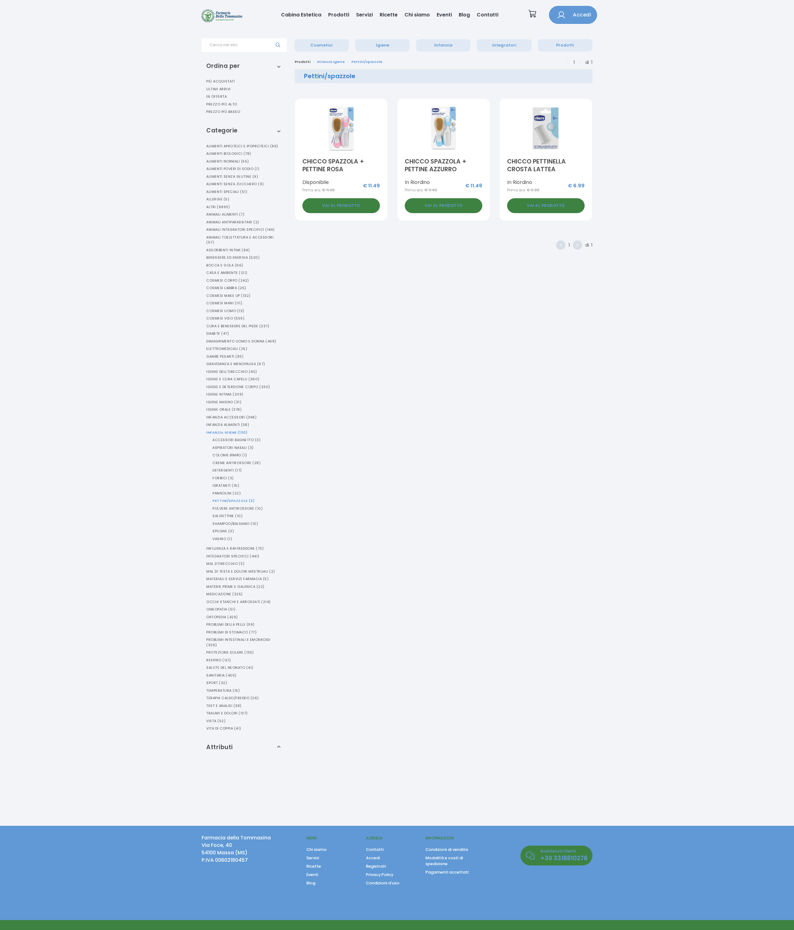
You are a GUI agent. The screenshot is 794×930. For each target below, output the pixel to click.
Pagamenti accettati (447, 872)
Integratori (504, 45)
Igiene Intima (224, 394)
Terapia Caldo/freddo (232, 697)
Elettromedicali (226, 348)
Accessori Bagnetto (236, 439)
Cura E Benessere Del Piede (237, 326)
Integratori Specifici (232, 556)
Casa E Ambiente (227, 272)
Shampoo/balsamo (235, 523)
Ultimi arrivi (218, 89)
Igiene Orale (224, 409)
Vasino (222, 538)
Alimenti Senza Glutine (232, 176)
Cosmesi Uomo (225, 310)
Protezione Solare (230, 652)
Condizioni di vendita (447, 849)
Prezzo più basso (223, 111)
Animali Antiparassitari (232, 222)
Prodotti (338, 14)
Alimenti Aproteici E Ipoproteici (242, 146)
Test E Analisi (224, 705)
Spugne (223, 531)
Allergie (217, 199)
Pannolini (226, 493)
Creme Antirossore (236, 462)
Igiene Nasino (223, 402)
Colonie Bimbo (229, 455)
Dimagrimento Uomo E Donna (241, 341)
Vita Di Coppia (223, 728)
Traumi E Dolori (227, 713)
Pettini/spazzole (233, 500)
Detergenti (227, 470)
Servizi (364, 14)
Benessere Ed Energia (233, 257)
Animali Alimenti (225, 214)
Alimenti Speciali (226, 191)
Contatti (487, 14)
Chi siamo (417, 14)
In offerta (216, 96)
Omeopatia (220, 609)
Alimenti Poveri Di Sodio (232, 168)
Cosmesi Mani (224, 303)
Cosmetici (321, 45)
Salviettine (227, 515)
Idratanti (225, 485)
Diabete (217, 333)
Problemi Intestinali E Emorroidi (238, 642)
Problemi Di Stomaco (231, 632)
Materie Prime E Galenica (235, 586)
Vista (215, 720)
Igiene (382, 45)
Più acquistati (220, 81)
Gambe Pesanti (224, 356)
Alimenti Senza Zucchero (235, 183)
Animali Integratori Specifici (240, 229)
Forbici (223, 478)
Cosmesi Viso (225, 318)
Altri (218, 206)
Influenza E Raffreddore (235, 548)
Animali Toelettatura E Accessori (240, 240)
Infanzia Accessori (231, 417)
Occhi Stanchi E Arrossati (238, 601)
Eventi (444, 14)
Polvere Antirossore (237, 508)
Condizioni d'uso (382, 883)
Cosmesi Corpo (227, 280)
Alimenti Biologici (228, 153)
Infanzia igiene (331, 61)
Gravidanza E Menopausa (235, 363)
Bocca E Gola (224, 265)
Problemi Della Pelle (230, 624)
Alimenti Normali (227, 161)
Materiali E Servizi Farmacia (237, 578)
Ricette (389, 14)
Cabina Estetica (301, 14)
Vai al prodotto (341, 205)
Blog (464, 14)
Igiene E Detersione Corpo (238, 386)
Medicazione (224, 594)
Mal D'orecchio (225, 563)
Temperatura (223, 690)
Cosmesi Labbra (226, 287)
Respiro (218, 660)
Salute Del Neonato (229, 667)
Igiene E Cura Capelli (233, 379)
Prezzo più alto (221, 104)
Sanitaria (221, 675)
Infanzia (443, 45)
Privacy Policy (379, 874)
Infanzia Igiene (227, 432)
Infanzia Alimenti (227, 424)
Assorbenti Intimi (228, 250)
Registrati (376, 866)
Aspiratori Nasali (233, 447)
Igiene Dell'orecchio (231, 371)
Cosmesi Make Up (228, 295)
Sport (216, 682)
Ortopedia (222, 617)
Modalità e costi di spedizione (444, 860)
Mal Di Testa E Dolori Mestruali (240, 571)
